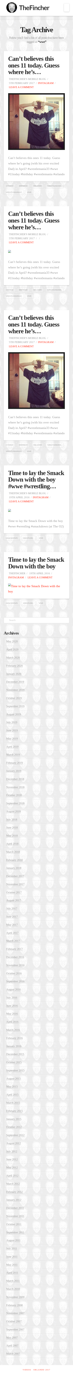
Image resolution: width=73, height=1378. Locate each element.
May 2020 (12, 641)
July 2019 (11, 722)
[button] (66, 8)
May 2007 (12, 1337)
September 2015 (15, 1070)
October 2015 (14, 1062)
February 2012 (14, 1191)
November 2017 (15, 884)
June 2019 (12, 730)
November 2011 (15, 1216)
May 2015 (12, 1086)
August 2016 (13, 989)
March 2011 (13, 1280)
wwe (29, 192)
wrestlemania (54, 186)
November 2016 (15, 965)
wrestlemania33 (14, 192)
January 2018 (13, 868)
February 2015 (14, 1110)
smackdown (12, 538)
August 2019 (13, 714)
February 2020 (14, 665)
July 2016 (11, 997)
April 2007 (12, 1345)
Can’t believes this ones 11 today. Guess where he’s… (33, 65)
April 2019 (12, 746)
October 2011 (13, 1224)
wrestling (28, 538)
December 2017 (15, 876)
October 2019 (14, 698)
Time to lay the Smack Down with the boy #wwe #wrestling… (36, 479)
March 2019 (13, 754)
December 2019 (15, 681)
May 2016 (12, 1013)
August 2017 (13, 900)
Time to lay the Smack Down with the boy (36, 563)
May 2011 (12, 1264)
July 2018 (11, 819)
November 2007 (15, 1313)
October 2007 (14, 1321)
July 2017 (11, 908)
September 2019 (15, 706)
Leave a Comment (21, 87)
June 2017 (12, 916)
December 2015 (15, 1054)
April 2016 (12, 1021)
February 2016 (14, 1038)
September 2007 (15, 1329)
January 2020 (13, 673)
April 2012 (12, 1175)
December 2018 (15, 779)
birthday (23, 186)
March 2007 (13, 1353)
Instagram (46, 83)
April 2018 (12, 843)
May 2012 (12, 1167)
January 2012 (13, 1199)
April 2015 (12, 1094)
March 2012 (13, 1183)
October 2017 (14, 892)
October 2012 (14, 1127)
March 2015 (13, 1102)
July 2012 (11, 1151)
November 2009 (15, 1297)
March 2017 (13, 940)
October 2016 (14, 973)
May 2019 (12, 738)
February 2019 (14, 762)
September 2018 (15, 803)
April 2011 (12, 1272)
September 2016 (15, 981)
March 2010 (13, 1288)
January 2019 (13, 770)
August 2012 (13, 1143)
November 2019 (15, 689)
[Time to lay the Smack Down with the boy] (36, 588)
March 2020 (13, 657)
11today (9, 186)
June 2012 (12, 1159)
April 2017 (12, 932)
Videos (27, 1370)
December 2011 (15, 1208)
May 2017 (12, 924)
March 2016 (13, 1029)
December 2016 (15, 957)
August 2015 (13, 1078)
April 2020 (12, 649)
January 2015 (13, 1119)
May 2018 (12, 835)
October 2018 (14, 795)
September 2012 (15, 1135)
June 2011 (12, 1256)
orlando (37, 186)
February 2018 (14, 860)
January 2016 (13, 1046)
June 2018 (12, 827)
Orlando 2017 (41, 1370)
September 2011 (15, 1232)
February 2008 (14, 1305)
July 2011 (11, 1248)
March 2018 (13, 851)
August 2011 (13, 1240)
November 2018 (15, 787)
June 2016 (12, 1005)
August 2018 (13, 811)
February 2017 (14, 948)
